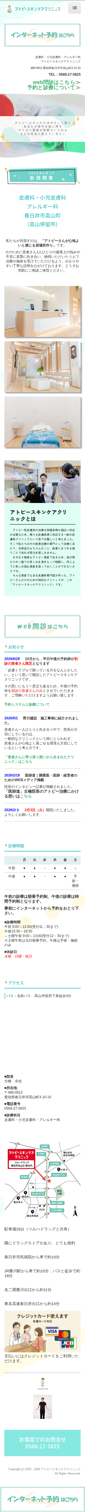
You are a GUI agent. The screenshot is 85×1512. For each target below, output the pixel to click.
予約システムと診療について (27, 704)
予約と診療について (51, 87)
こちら (26, 796)
